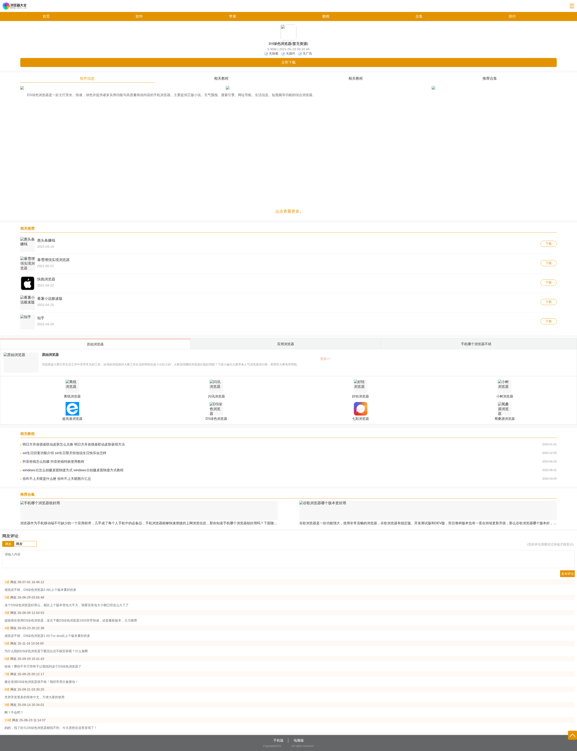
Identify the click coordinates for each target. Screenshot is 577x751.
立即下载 (288, 62)
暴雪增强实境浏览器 (53, 260)
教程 (326, 16)
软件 (139, 16)
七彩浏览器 (360, 419)
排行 (512, 16)
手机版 (278, 740)
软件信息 (87, 78)
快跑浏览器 (46, 279)
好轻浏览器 (360, 396)
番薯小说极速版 (49, 298)
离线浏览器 (72, 396)
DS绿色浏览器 (216, 419)
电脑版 (299, 740)
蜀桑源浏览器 (505, 419)
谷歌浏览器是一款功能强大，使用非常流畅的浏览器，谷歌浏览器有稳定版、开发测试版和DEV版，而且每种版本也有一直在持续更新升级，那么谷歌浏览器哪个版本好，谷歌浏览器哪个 (428, 523)
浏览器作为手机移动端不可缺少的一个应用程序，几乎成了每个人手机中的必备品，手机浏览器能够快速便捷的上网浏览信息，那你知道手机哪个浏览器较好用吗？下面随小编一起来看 (149, 523)
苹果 (232, 16)
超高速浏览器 (72, 419)
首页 (46, 16)
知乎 (40, 318)
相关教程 (221, 78)
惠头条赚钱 (46, 240)
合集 (419, 16)
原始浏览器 (50, 354)
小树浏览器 (504, 396)
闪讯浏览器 (216, 396)
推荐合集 (490, 78)
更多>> (325, 358)
